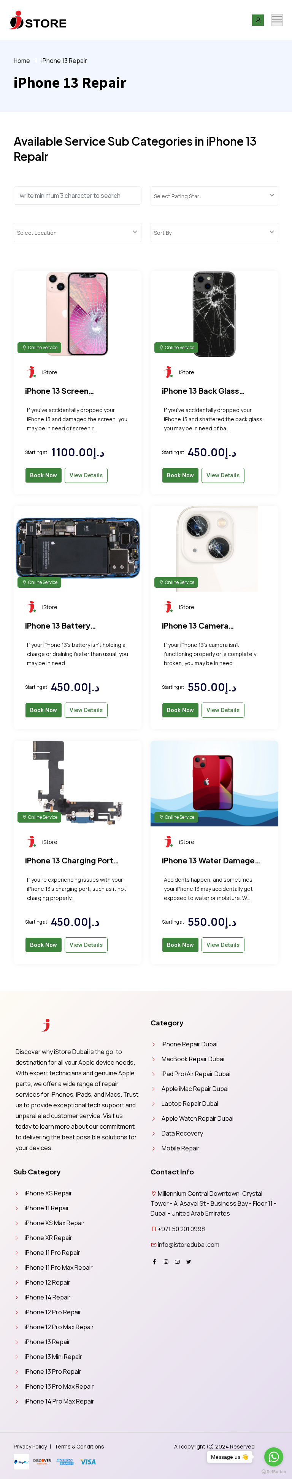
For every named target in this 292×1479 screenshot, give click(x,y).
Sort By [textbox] (162, 232)
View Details (86, 475)
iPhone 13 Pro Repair (53, 1371)
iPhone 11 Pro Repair (52, 1252)
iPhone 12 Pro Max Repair (59, 1327)
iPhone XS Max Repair (55, 1223)
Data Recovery (182, 1133)
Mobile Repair (181, 1148)
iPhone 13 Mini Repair (53, 1356)
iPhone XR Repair (48, 1238)
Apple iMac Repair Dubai (195, 1088)
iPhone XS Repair (48, 1193)
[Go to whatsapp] (273, 1456)
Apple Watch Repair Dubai (197, 1118)
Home (22, 60)
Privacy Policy (30, 1446)
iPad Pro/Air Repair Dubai (196, 1074)
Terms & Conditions (79, 1446)
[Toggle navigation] (277, 20)
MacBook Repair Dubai (193, 1059)
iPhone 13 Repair (47, 1342)
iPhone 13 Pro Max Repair (59, 1386)
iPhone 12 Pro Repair (53, 1312)
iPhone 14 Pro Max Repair (59, 1401)
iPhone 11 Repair (47, 1208)
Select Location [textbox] (37, 232)
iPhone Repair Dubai (189, 1044)
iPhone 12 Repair (47, 1282)
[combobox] (214, 195)
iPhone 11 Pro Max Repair (59, 1267)
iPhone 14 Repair (48, 1297)
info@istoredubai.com (188, 1244)
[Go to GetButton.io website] (274, 1471)
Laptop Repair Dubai (190, 1103)
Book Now (43, 475)
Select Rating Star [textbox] (176, 196)
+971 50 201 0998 (181, 1229)
